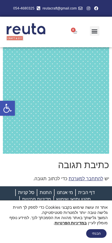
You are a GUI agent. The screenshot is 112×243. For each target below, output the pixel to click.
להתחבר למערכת (86, 178)
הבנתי (96, 233)
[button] (7, 108)
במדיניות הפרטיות (71, 222)
